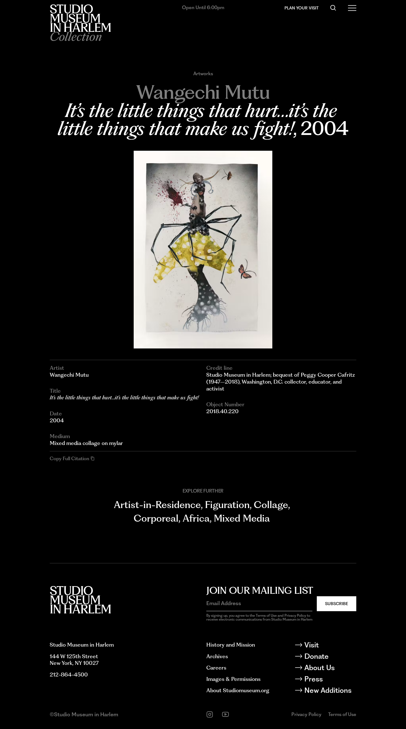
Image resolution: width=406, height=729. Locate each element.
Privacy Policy (306, 714)
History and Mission (230, 644)
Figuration (227, 504)
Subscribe (336, 603)
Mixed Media (242, 518)
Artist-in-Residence (157, 504)
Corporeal (156, 518)
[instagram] (209, 714)
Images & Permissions (233, 679)
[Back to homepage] (80, 18)
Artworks (203, 73)
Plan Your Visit (301, 8)
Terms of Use (342, 714)
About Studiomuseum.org (237, 690)
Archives (217, 656)
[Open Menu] (352, 7)
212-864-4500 (69, 674)
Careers (216, 667)
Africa (196, 518)
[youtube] (225, 714)
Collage (271, 504)
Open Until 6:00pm (203, 7)
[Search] (333, 7)
